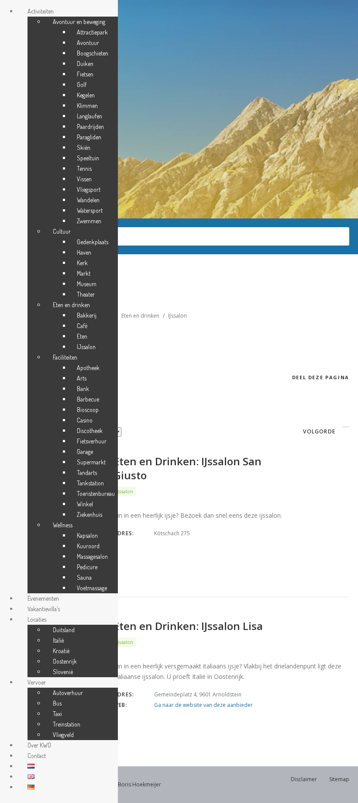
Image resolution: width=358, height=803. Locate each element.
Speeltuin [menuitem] (88, 158)
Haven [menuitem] (84, 252)
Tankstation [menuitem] (90, 483)
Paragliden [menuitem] (89, 137)
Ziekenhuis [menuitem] (89, 514)
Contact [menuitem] (37, 755)
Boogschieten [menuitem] (92, 53)
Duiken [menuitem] (85, 63)
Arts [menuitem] (81, 378)
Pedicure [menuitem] (87, 567)
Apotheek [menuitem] (88, 367)
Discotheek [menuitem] (90, 430)
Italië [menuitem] (58, 640)
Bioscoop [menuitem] (88, 409)
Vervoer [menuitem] (37, 682)
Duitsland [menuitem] (64, 629)
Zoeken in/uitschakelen (61, 236)
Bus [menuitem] (57, 703)
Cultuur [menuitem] (62, 231)
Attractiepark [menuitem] (92, 32)
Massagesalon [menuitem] (92, 556)
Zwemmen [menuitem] (89, 221)
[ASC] (345, 426)
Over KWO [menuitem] (39, 745)
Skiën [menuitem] (83, 147)
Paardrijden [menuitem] (90, 126)
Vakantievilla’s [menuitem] (44, 609)
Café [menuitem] (82, 325)
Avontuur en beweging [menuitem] (79, 21)
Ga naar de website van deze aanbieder (203, 705)
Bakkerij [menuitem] (86, 315)
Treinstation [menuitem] (66, 724)
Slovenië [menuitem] (63, 671)
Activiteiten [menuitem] (41, 11)
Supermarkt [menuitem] (91, 462)
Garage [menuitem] (85, 451)
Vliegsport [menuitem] (88, 189)
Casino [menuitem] (85, 420)
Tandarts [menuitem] (87, 472)
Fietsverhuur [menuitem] (92, 441)
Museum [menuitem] (86, 283)
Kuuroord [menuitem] (88, 546)
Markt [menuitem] (83, 273)
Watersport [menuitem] (90, 210)
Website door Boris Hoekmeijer (122, 784)
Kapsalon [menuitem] (87, 535)
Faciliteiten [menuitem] (65, 357)
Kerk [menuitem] (82, 263)
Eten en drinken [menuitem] (71, 304)
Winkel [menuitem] (85, 504)
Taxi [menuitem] (57, 713)
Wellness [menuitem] (62, 525)
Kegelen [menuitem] (86, 95)
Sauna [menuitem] (84, 577)
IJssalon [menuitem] (86, 346)
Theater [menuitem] (86, 294)
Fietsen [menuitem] (85, 74)
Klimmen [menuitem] (87, 105)
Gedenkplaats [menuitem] (92, 242)
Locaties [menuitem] (37, 619)
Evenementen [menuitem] (43, 598)
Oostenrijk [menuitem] (65, 661)
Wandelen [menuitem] (88, 200)
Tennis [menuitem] (84, 168)
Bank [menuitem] (83, 388)
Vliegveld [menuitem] (63, 734)
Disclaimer (304, 779)
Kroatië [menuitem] (61, 650)
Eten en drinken (140, 315)
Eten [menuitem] (82, 336)
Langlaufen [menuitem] (89, 116)
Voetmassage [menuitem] (92, 588)
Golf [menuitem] (81, 84)
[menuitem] (31, 766)
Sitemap (339, 779)
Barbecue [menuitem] (88, 399)
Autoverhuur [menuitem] (68, 692)
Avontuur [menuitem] (88, 42)
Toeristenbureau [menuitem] (96, 493)
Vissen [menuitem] (84, 179)
